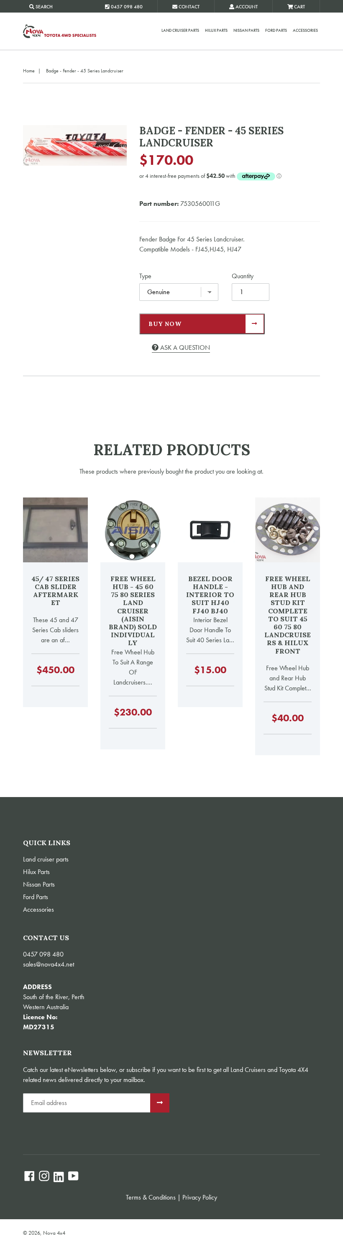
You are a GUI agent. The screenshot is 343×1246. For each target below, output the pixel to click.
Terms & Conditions (151, 1197)
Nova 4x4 (54, 1232)
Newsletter (47, 1053)
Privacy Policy (199, 1197)
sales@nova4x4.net (48, 964)
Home (29, 70)
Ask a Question (184, 347)
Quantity (242, 276)
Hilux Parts (216, 30)
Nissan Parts (246, 30)
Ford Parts (276, 30)
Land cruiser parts (180, 30)
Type (145, 276)
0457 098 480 (43, 954)
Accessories (305, 30)
